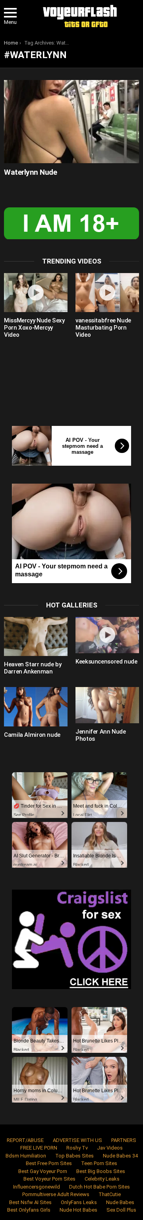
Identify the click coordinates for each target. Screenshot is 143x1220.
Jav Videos (110, 1148)
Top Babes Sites (74, 1156)
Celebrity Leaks (102, 1179)
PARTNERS (123, 1140)
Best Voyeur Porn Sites (49, 1179)
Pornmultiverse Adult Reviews (55, 1194)
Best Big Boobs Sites (100, 1171)
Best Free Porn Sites (49, 1163)
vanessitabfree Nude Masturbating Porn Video (103, 327)
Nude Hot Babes (78, 1210)
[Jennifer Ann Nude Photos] (107, 705)
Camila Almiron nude (32, 734)
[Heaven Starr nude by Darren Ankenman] (36, 636)
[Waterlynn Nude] (71, 121)
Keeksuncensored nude (106, 661)
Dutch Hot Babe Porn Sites (99, 1187)
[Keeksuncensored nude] (107, 635)
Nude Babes (120, 1202)
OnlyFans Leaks (79, 1202)
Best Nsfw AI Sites (30, 1202)
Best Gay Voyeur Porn (42, 1171)
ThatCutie (110, 1194)
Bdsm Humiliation (26, 1156)
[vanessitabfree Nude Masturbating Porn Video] (107, 292)
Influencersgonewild (36, 1187)
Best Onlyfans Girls (28, 1210)
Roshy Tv (77, 1148)
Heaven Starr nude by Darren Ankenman (33, 668)
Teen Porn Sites (99, 1163)
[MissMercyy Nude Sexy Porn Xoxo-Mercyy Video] (36, 292)
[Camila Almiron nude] (36, 706)
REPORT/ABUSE (25, 1140)
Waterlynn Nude (30, 172)
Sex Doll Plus (121, 1210)
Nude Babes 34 (120, 1156)
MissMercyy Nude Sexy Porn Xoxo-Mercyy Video (34, 327)
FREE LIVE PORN (38, 1148)
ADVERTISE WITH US (77, 1140)
